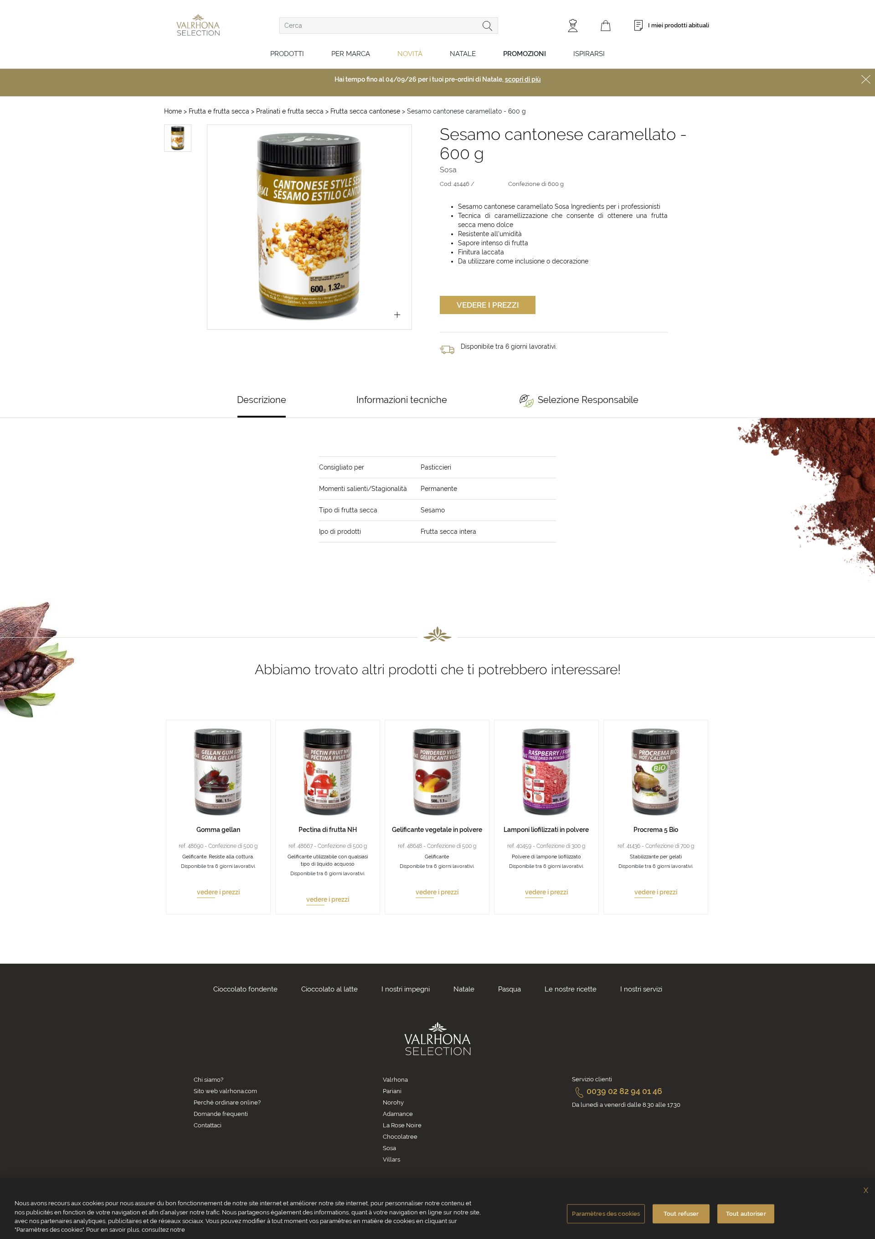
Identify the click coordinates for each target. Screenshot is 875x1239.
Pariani (392, 1091)
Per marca (350, 54)
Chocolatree (400, 1136)
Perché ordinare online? (227, 1102)
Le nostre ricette (571, 989)
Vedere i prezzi (488, 305)
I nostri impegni (405, 989)
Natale (463, 54)
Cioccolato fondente (245, 989)
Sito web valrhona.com (225, 1091)
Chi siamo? (208, 1079)
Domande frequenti (221, 1113)
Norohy (393, 1102)
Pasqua (509, 989)
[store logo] (198, 25)
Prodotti (287, 54)
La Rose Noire (402, 1125)
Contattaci (207, 1125)
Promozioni (524, 54)
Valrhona (395, 1079)
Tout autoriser (746, 1213)
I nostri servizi (641, 989)
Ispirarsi (589, 54)
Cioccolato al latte (329, 989)
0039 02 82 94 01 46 (624, 1091)
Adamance (398, 1113)
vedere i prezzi (218, 892)
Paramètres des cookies (606, 1213)
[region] (437, 1208)
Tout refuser (681, 1213)
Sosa (389, 1148)
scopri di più (523, 79)
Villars (391, 1159)
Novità (409, 54)
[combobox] (388, 25)
